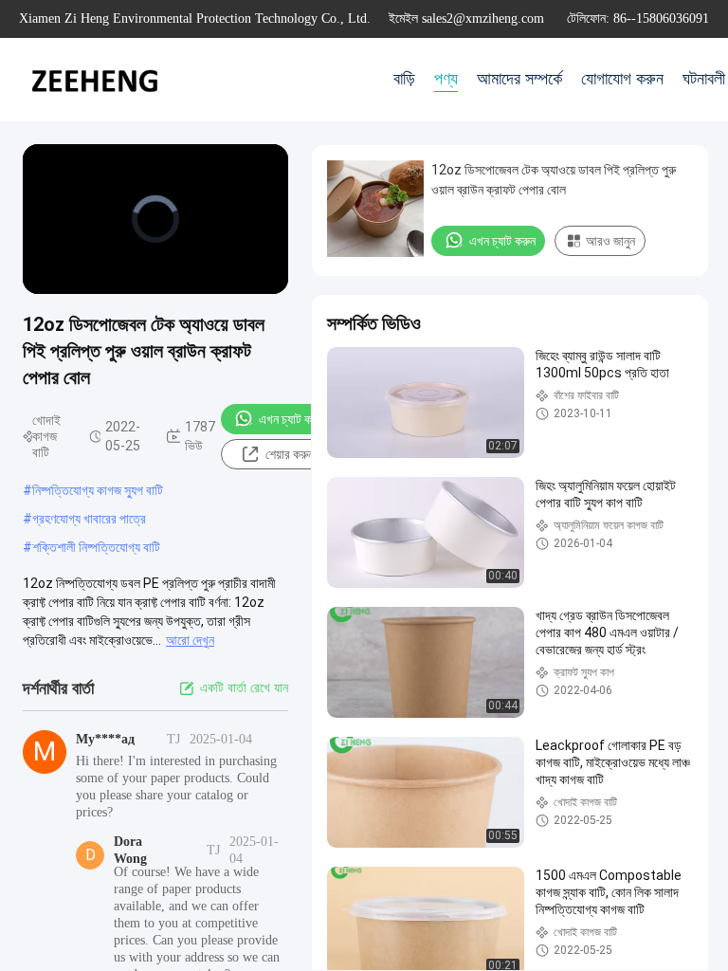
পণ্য (446, 78)
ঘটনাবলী (703, 78)
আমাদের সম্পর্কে (519, 78)
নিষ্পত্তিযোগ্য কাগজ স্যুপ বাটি (97, 490)
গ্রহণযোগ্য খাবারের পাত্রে (89, 518)
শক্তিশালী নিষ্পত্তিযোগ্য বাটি (96, 547)
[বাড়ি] (95, 79)
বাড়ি (404, 78)
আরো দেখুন (190, 640)
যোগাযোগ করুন (622, 78)
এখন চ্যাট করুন (292, 419)
